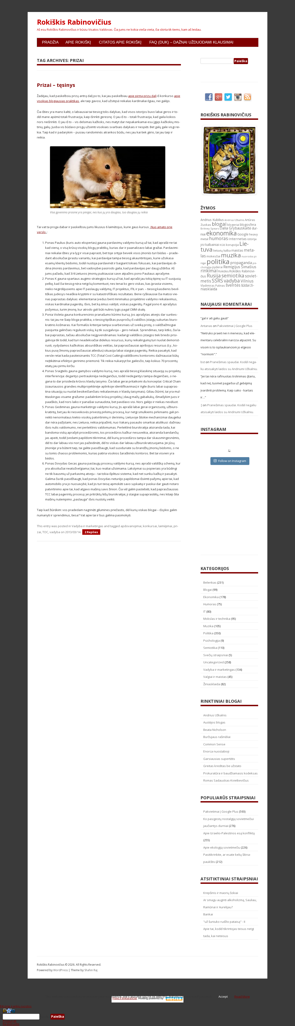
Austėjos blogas (214, 722)
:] (201, 405)
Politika (208, 633)
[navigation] (147, 1017)
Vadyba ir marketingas (87, 526)
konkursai (150, 526)
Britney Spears (210, 228)
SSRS (217, 280)
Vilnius (247, 281)
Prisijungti (9, 1021)
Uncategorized (213, 662)
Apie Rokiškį (78, 42)
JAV (203, 245)
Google (242, 234)
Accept (223, 996)
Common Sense (214, 744)
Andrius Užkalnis (234, 220)
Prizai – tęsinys (56, 84)
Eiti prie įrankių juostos (16, 1006)
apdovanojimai (131, 526)
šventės (233, 285)
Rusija (214, 275)
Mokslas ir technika (216, 619)
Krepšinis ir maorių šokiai (220, 893)
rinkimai (209, 271)
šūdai (245, 285)
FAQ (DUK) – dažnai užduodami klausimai (191, 42)
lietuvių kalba (222, 251)
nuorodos (247, 256)
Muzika (208, 626)
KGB (222, 245)
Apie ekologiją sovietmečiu (221, 847)
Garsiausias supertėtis (219, 759)
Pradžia (50, 42)
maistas (237, 250)
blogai (219, 223)
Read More (242, 996)
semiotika (232, 275)
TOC (45, 532)
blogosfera (248, 225)
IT (204, 611)
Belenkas (209, 582)
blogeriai (233, 225)
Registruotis (11, 1024)
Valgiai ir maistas (215, 677)
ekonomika (221, 233)
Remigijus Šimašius (239, 266)
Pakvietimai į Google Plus (234, 326)
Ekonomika (211, 597)
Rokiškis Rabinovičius (74, 22)
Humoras (209, 604)
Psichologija (211, 640)
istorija (252, 239)
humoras (218, 238)
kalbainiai (212, 245)
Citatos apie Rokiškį (120, 42)
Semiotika (210, 648)
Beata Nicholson (214, 730)
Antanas (206, 326)
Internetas (238, 238)
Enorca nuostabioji (216, 751)
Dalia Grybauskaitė (235, 228)
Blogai (207, 590)
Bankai (208, 914)
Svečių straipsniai (215, 655)
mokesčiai (213, 256)
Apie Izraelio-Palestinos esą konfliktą (229, 833)
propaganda (241, 262)
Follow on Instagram (232, 461)
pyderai (217, 267)
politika (218, 261)
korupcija (232, 245)
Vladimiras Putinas (213, 286)
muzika (231, 255)
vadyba (55, 532)
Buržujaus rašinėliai (216, 737)
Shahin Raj (90, 970)
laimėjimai (165, 526)
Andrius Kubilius (212, 220)
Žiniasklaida (211, 684)
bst (203, 362)
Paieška (44, 1016)
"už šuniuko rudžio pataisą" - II (224, 922)
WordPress (60, 970)
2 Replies (91, 532)
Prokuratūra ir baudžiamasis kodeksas (230, 773)
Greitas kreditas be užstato (222, 766)
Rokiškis (223, 271)
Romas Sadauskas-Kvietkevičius (226, 780)
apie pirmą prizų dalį (142, 96)
